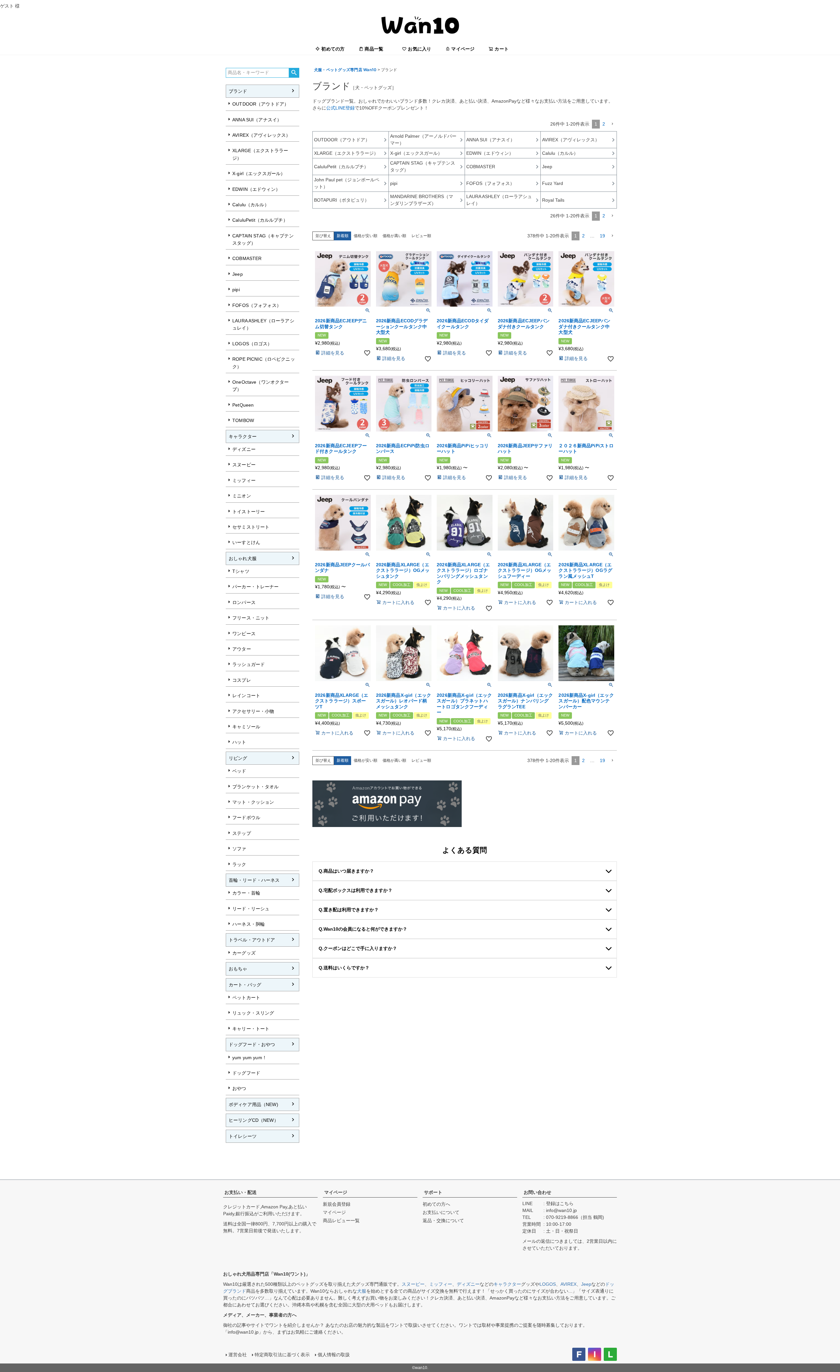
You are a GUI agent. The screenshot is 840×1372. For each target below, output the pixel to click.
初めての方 (333, 48)
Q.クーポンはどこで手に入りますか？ (358, 948)
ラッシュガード (248, 664)
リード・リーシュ (250, 908)
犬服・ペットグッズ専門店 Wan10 (345, 69)
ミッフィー (244, 480)
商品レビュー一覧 (341, 1220)
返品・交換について (443, 1220)
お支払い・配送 (240, 1192)
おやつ (239, 1088)
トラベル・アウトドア (252, 939)
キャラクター (243, 436)
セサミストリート (250, 527)
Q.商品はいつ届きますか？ (346, 871)
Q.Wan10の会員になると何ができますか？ (363, 929)
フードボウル (246, 817)
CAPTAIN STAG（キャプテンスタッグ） (263, 239)
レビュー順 (421, 235)
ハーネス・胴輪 (248, 924)
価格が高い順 (394, 235)
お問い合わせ (537, 1192)
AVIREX (568, 1284)
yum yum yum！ (249, 1057)
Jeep (237, 274)
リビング (238, 758)
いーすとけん (246, 542)
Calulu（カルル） (250, 204)
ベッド (239, 771)
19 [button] (602, 235)
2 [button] (603, 124)
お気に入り (419, 48)
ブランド (238, 91)
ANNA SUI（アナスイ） (257, 119)
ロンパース (244, 602)
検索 (294, 72)
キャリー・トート (250, 1028)
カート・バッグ (245, 984)
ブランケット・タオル (255, 786)
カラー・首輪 (246, 893)
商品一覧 (374, 48)
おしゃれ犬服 (243, 558)
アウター (241, 649)
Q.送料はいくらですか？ (344, 967)
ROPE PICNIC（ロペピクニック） (263, 362)
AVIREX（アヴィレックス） (261, 135)
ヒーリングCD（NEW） (254, 1120)
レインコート (246, 695)
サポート (433, 1192)
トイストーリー (248, 511)
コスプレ (241, 680)
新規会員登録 (336, 1204)
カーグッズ (244, 953)
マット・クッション (253, 802)
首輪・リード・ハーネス (254, 880)
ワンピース (244, 633)
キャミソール (246, 726)
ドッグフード (246, 1073)
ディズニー (244, 449)
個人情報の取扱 (334, 1354)
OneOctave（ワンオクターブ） (260, 385)
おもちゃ (238, 968)
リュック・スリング (253, 1013)
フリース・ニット (250, 617)
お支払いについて (441, 1212)
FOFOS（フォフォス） (256, 305)
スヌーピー (244, 464)
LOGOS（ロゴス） (252, 343)
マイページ (462, 48)
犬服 (361, 1291)
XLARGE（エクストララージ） (260, 154)
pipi (236, 289)
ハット (239, 742)
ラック (239, 864)
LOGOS (547, 1284)
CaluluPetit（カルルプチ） (260, 220)
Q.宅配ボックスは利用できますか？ (355, 890)
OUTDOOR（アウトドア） (260, 104)
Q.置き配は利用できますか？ (349, 909)
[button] (612, 124)
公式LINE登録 (340, 108)
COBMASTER (247, 258)
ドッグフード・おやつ (252, 1044)
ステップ (241, 833)
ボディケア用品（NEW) (253, 1104)
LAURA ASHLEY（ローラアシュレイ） (263, 324)
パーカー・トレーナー (255, 586)
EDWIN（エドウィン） (256, 189)
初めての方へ (436, 1204)
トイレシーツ (243, 1136)
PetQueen (243, 405)
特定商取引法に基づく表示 (282, 1354)
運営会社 (237, 1354)
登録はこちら (560, 1203)
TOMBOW (243, 420)
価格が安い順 (365, 235)
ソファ (239, 848)
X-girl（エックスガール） (258, 173)
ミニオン (241, 495)
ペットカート (246, 997)
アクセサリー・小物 (253, 711)
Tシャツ (240, 571)
